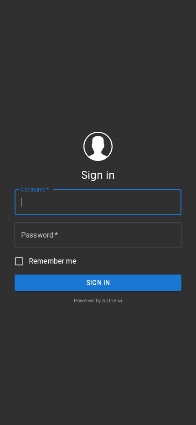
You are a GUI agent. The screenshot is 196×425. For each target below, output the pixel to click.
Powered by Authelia (98, 301)
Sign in (98, 282)
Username (35, 189)
